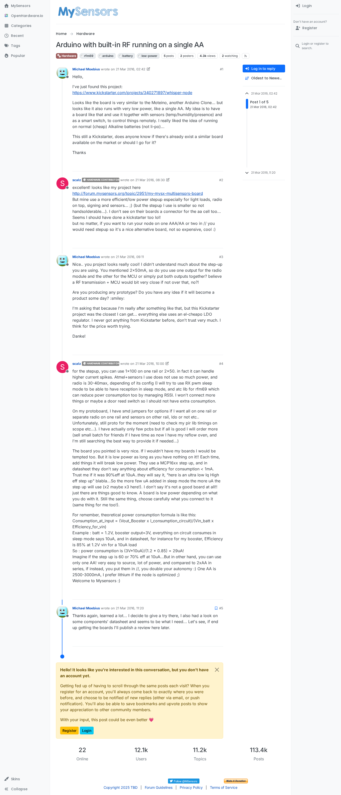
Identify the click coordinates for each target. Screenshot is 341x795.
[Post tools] (218, 165)
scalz (76, 180)
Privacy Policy (191, 787)
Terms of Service (223, 787)
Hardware (68, 56)
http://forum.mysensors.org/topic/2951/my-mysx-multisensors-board (137, 193)
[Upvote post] (200, 165)
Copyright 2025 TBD (121, 787)
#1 (221, 69)
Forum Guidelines (158, 787)
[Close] (217, 670)
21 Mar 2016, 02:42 (130, 69)
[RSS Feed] (246, 56)
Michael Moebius (86, 69)
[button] (25, 779)
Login (86, 730)
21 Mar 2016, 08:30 (150, 180)
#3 (221, 257)
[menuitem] (316, 6)
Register (69, 730)
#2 (221, 180)
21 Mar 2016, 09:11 (130, 257)
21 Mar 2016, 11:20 (130, 608)
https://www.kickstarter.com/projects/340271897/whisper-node (132, 92)
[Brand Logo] (88, 12)
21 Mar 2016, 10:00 (149, 364)
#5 (221, 608)
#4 (221, 364)
